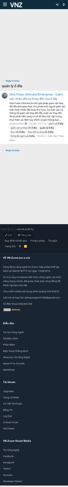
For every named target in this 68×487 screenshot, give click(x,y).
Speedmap (9, 369)
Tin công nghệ (11, 450)
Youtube (7, 475)
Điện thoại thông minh (15, 351)
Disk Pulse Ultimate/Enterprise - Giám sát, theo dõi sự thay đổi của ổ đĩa (36, 96)
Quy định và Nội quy (16, 240)
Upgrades (8, 391)
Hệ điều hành (10, 338)
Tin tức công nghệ (13, 332)
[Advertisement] (34, 45)
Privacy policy (37, 240)
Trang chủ (10, 246)
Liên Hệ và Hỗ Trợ (25, 229)
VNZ (9, 235)
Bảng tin (8, 409)
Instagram (8, 462)
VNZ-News (8, 428)
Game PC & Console (13, 363)
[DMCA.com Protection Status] (12, 310)
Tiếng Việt (25, 235)
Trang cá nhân (11, 397)
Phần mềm (9, 344)
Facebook (8, 456)
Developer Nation (12, 481)
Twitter (7, 468)
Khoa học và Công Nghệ (16, 357)
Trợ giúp (52, 240)
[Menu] (5, 4)
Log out (7, 416)
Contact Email (10, 422)
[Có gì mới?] (63, 4)
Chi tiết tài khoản (12, 403)
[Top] (20, 246)
